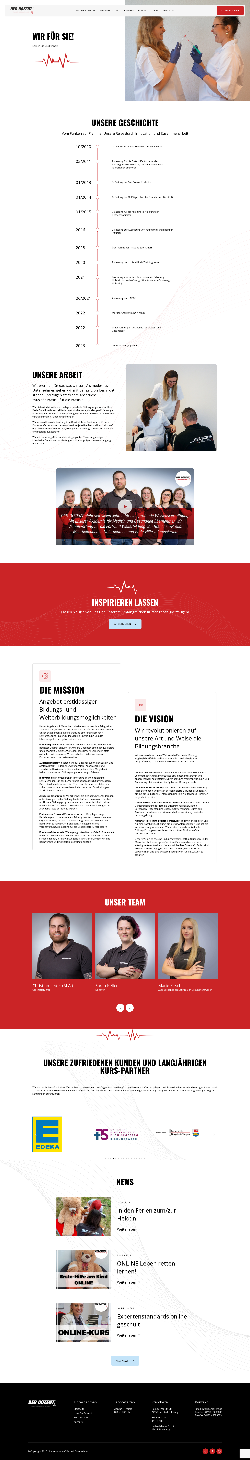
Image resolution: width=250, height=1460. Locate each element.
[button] (125, 507)
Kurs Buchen (81, 1417)
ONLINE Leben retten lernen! (146, 1267)
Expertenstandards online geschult (152, 1320)
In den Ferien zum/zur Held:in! (146, 1214)
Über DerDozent (83, 1413)
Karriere (78, 1421)
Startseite (79, 1408)
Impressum (55, 1451)
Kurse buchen (230, 10)
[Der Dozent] (22, 10)
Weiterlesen (126, 1229)
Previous (120, 1008)
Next (130, 1008)
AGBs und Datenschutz (75, 1451)
